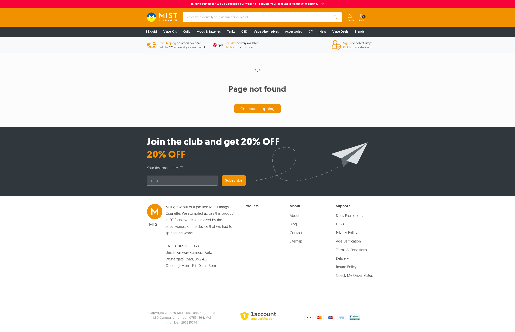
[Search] (335, 17)
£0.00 (362, 20)
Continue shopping (257, 108)
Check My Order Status (354, 275)
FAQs (340, 224)
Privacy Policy (346, 232)
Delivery (342, 258)
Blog (293, 224)
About (294, 215)
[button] (362, 15)
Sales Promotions (349, 215)
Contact (296, 232)
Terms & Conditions (351, 250)
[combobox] (262, 17)
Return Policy (346, 266)
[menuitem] (151, 32)
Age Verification (348, 241)
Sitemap (296, 241)
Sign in (350, 20)
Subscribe (234, 180)
